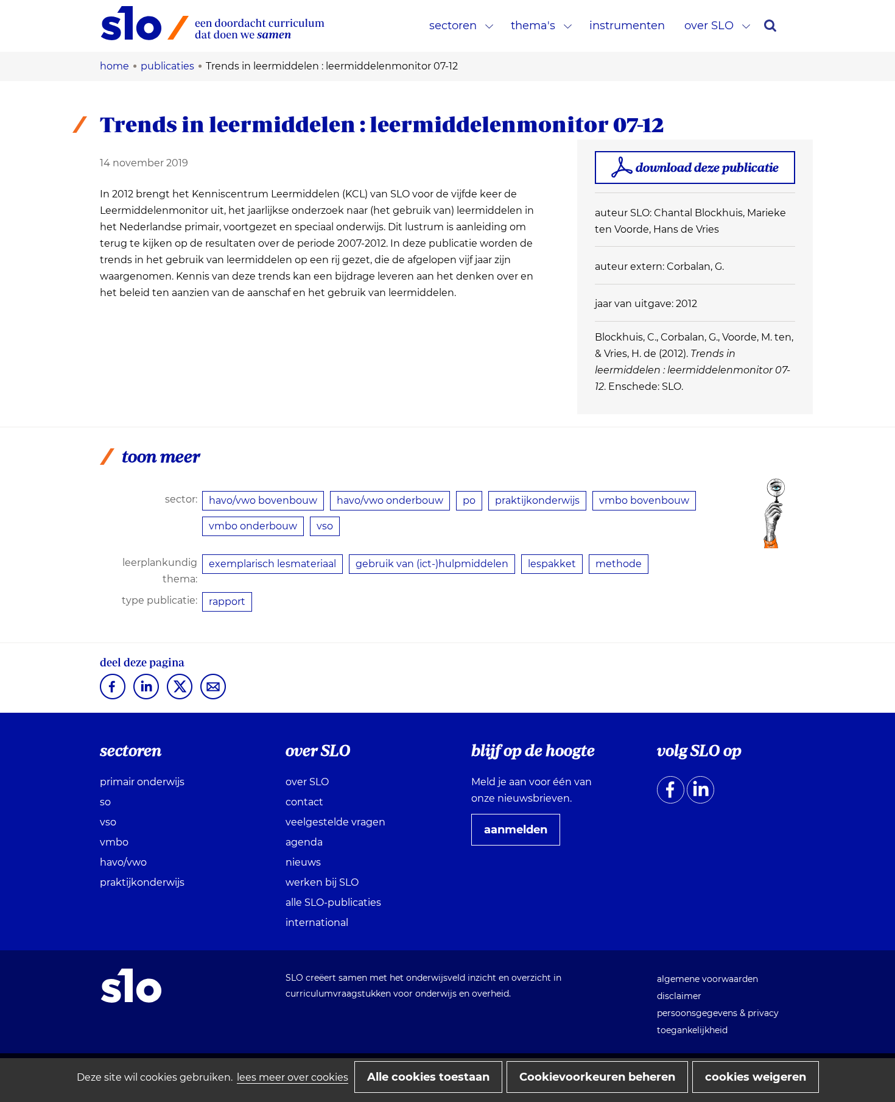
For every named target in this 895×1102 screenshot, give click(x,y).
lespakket (552, 564)
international (317, 922)
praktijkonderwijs (537, 500)
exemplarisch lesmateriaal (272, 564)
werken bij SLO (322, 882)
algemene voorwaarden (707, 978)
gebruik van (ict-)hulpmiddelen (432, 564)
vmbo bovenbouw (644, 500)
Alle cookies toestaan (428, 1077)
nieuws (303, 862)
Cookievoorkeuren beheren (597, 1077)
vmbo (114, 842)
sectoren (453, 25)
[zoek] (770, 25)
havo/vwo (123, 862)
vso (325, 526)
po (469, 500)
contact (304, 802)
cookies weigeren (755, 1077)
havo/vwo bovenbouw (263, 500)
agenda (304, 842)
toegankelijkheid (692, 1030)
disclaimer (679, 996)
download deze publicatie (707, 167)
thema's (533, 25)
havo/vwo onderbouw (390, 500)
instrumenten (627, 25)
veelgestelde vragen (335, 822)
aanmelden (520, 834)
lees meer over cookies (292, 1077)
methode (618, 564)
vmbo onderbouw (253, 526)
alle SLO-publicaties (333, 902)
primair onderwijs (142, 782)
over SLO (709, 25)
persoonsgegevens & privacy (718, 1013)
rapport (227, 601)
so (105, 802)
